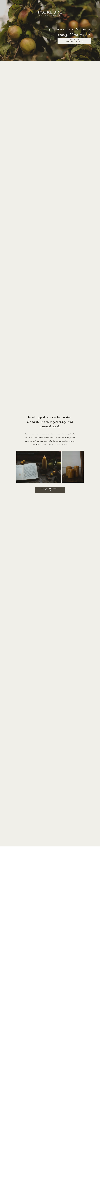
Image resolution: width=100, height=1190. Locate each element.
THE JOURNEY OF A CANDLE (50, 490)
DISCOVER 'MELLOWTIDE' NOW (74, 41)
